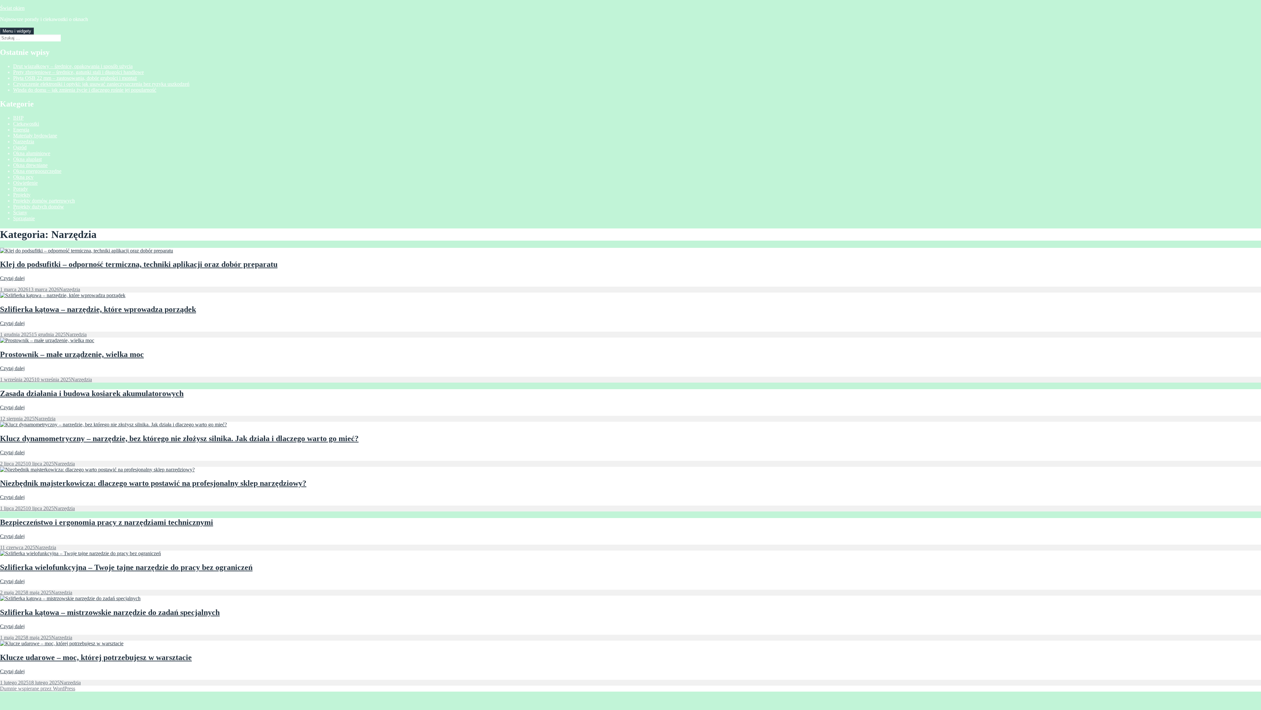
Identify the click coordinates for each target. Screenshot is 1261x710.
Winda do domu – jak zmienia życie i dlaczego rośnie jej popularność (84, 90)
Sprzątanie (24, 218)
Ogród (20, 147)
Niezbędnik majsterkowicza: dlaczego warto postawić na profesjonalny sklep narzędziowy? (153, 483)
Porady (20, 189)
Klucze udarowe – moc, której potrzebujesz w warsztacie (96, 657)
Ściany (20, 212)
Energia (21, 129)
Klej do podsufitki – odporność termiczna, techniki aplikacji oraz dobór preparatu (138, 264)
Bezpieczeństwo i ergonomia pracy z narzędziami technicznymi (106, 522)
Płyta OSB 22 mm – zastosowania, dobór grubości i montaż (75, 78)
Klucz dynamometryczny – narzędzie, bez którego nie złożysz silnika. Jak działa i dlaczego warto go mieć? (179, 438)
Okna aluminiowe (31, 153)
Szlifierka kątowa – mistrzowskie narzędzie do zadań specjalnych (110, 612)
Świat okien (12, 8)
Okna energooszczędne (37, 171)
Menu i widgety (17, 31)
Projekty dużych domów (38, 206)
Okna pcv (23, 177)
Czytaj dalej (12, 278)
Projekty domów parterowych (44, 200)
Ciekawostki (26, 124)
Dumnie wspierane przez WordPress (37, 688)
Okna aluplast (27, 159)
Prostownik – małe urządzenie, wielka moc (72, 354)
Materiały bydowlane (35, 135)
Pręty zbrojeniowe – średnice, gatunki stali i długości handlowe (78, 72)
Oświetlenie (25, 183)
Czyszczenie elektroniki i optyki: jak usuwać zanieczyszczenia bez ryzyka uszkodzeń (101, 84)
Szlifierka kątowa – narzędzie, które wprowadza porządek (98, 309)
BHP (18, 118)
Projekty (22, 195)
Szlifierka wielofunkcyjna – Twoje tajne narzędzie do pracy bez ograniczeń (126, 567)
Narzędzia (23, 141)
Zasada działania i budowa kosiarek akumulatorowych (92, 393)
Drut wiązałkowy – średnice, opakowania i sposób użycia (73, 66)
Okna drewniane (30, 165)
